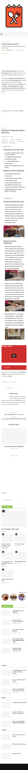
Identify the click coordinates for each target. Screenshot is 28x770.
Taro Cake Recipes (20, 544)
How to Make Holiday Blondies (18, 630)
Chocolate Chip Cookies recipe (18, 735)
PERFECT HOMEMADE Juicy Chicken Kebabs (18, 690)
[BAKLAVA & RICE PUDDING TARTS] (6, 651)
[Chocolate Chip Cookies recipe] (6, 737)
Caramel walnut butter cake (7, 580)
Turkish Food (13, 381)
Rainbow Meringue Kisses (19, 744)
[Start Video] (14, 356)
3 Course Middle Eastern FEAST (18, 680)
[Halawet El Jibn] (6, 756)
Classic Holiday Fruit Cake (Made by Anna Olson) (7, 563)
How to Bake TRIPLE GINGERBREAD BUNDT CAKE (18, 640)
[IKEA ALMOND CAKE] (20, 556)
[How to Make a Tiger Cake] (14, 519)
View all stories (22, 592)
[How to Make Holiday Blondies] (6, 632)
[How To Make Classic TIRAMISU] (14, 436)
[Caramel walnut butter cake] (7, 573)
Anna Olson (10, 50)
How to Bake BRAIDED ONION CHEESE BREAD (18, 722)
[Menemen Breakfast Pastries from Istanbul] (6, 714)
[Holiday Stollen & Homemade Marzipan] (6, 622)
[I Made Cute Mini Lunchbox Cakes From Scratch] (7, 538)
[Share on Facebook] (18, 388)
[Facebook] (21, 34)
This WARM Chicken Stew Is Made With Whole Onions (19, 672)
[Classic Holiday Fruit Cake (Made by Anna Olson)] (7, 556)
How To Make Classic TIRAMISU (14, 446)
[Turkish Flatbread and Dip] (6, 705)
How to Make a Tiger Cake (10, 529)
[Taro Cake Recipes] (20, 538)
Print (5, 128)
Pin (2, 128)
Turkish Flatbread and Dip (19, 702)
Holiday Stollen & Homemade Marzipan (17, 620)
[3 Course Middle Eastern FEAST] (6, 682)
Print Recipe (5, 53)
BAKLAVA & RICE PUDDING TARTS (16, 649)
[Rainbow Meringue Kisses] (6, 746)
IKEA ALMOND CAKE (20, 561)
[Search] (26, 34)
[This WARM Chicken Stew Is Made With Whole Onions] (6, 673)
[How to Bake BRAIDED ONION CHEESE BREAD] (6, 724)
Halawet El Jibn (16, 753)
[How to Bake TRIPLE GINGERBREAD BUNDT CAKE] (6, 641)
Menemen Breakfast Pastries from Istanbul (18, 712)
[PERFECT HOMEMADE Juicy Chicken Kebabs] (6, 692)
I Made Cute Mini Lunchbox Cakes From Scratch (6, 545)
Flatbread (5, 381)
